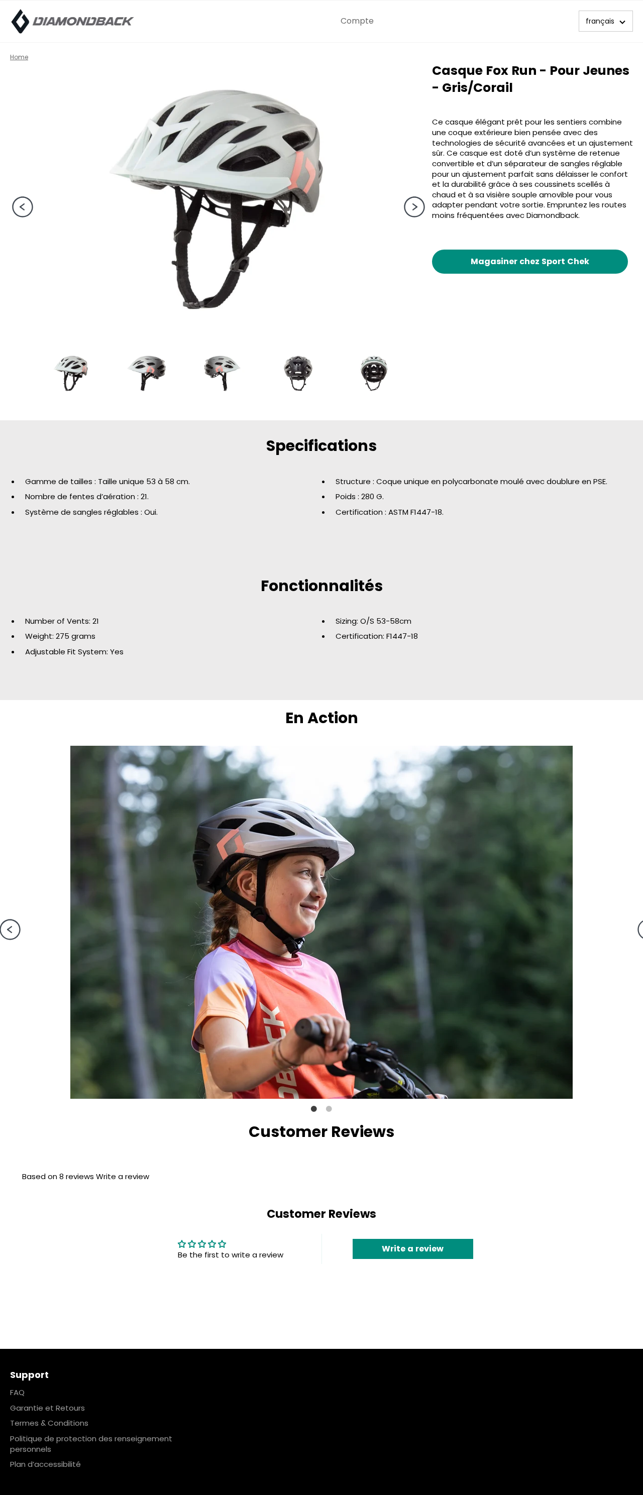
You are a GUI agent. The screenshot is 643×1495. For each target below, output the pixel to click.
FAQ (17, 1392)
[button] (605, 21)
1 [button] (314, 1109)
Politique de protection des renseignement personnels (91, 1443)
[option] (216, 199)
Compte (357, 21)
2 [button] (329, 1109)
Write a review (122, 1176)
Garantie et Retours (47, 1408)
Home (19, 57)
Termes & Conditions (49, 1423)
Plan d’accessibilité (45, 1464)
